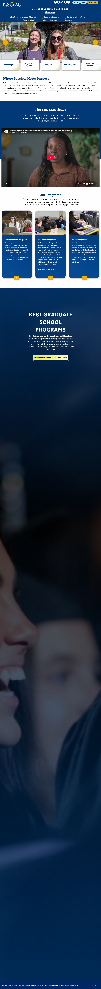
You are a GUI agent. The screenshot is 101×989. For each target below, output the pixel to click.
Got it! (94, 985)
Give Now (93, 2)
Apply (76, 2)
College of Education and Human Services (50, 10)
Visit (83, 2)
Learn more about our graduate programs (50, 357)
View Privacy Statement (69, 985)
